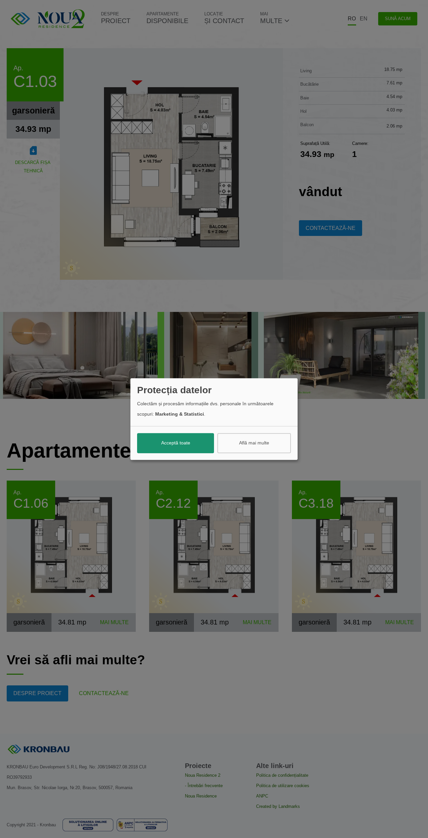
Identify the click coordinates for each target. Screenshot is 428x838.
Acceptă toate (175, 443)
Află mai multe (254, 443)
